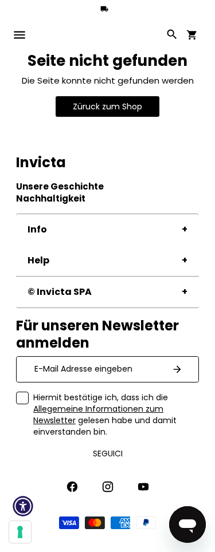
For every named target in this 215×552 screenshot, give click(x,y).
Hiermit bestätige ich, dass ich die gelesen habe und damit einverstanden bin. (105, 414)
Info (37, 229)
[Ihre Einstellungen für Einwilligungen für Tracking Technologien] (20, 532)
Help (38, 260)
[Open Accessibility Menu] (23, 506)
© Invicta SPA (60, 291)
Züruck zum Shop (107, 106)
